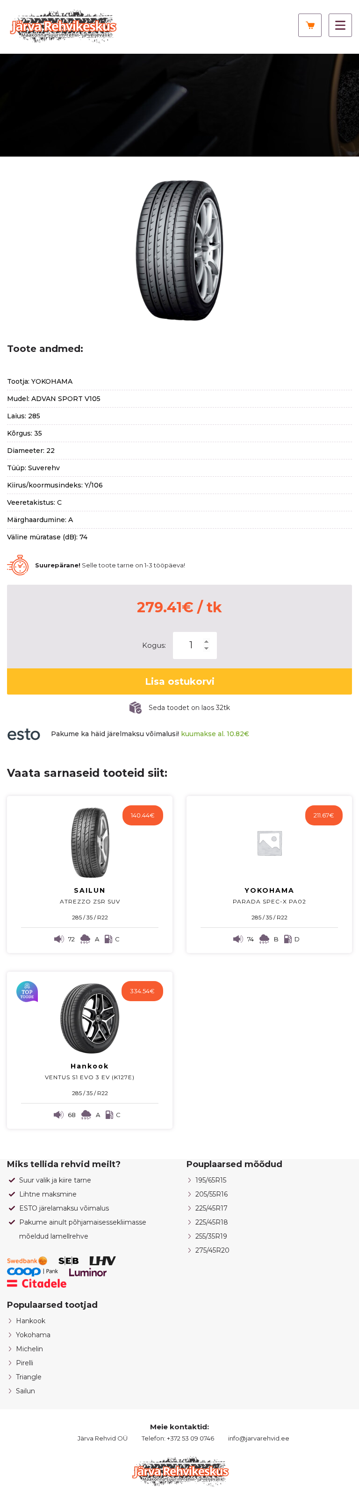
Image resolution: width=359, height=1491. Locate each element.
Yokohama (33, 1335)
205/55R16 (211, 1194)
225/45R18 (211, 1222)
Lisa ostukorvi (180, 681)
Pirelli (24, 1363)
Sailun (25, 1391)
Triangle (29, 1377)
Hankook (30, 1321)
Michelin (29, 1349)
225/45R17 (211, 1208)
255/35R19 (211, 1236)
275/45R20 (212, 1250)
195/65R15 (210, 1180)
